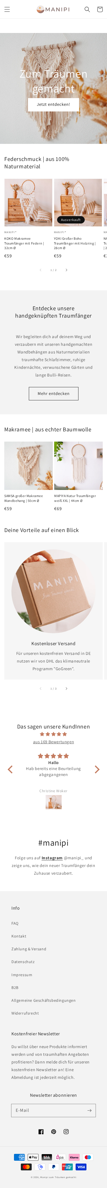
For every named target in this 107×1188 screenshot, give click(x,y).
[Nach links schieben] (41, 270)
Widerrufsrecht (25, 1013)
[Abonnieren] (89, 1110)
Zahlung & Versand (28, 948)
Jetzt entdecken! (53, 104)
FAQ (15, 923)
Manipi (44, 1177)
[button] (7, 9)
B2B (15, 987)
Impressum (21, 974)
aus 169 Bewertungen (53, 741)
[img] (53, 734)
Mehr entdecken (54, 393)
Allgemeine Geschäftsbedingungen (43, 1000)
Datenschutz (23, 961)
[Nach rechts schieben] (66, 270)
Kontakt (18, 936)
